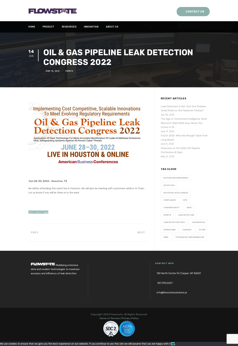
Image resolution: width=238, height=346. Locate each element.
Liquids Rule (198, 222)
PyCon (202, 230)
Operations (170, 230)
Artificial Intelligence (176, 193)
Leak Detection (186, 215)
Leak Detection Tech (174, 222)
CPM (185, 200)
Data (189, 208)
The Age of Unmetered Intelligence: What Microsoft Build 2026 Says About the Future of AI (184, 123)
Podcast (187, 230)
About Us (112, 26)
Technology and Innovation (189, 237)
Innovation (91, 26)
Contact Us (195, 11)
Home (31, 26)
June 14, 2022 (52, 71)
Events (69, 71)
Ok (173, 344)
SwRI (166, 237)
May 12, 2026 (167, 157)
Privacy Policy (130, 318)
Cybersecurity (172, 208)
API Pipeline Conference (176, 178)
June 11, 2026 (167, 131)
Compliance (170, 200)
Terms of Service (109, 318)
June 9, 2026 (167, 144)
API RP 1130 (169, 185)
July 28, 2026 (167, 115)
